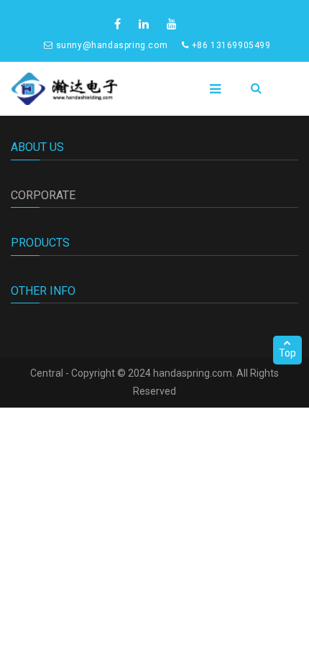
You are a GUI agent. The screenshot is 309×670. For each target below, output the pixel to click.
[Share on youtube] (173, 24)
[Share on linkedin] (145, 24)
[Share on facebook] (119, 24)
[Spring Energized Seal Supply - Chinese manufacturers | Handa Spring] (64, 89)
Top (287, 353)
